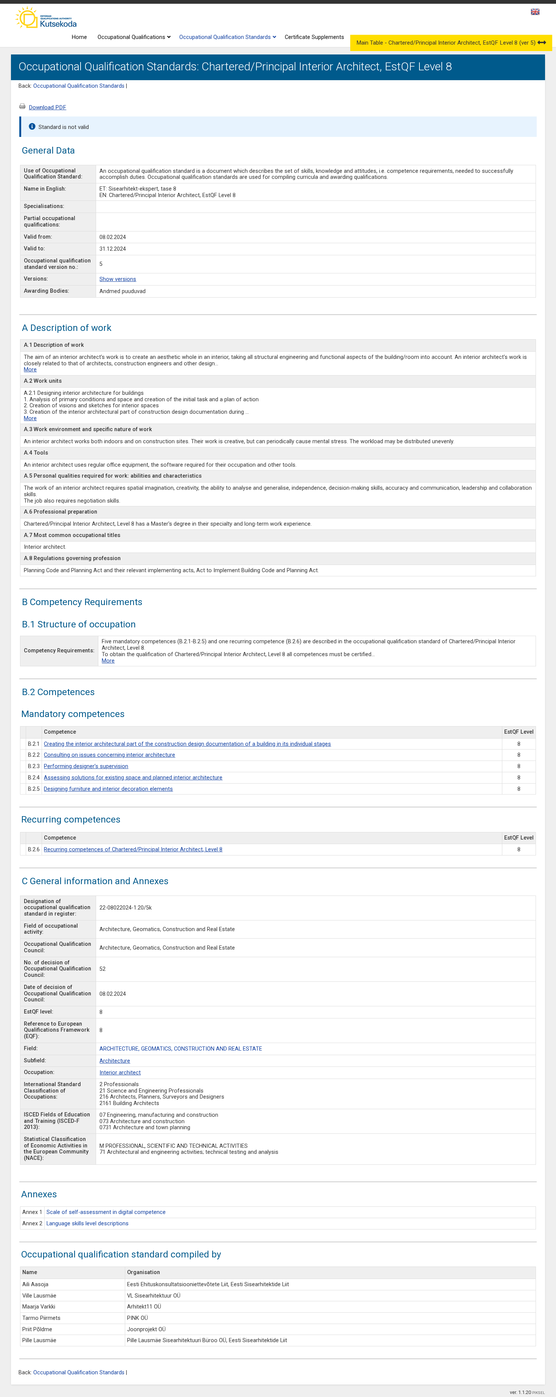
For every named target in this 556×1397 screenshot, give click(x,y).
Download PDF (47, 107)
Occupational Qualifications (131, 37)
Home (79, 37)
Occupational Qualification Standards (225, 37)
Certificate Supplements (314, 37)
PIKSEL (538, 1393)
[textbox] (534, 13)
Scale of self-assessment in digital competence (106, 1212)
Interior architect (120, 1072)
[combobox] (535, 14)
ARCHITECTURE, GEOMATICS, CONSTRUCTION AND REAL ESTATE (180, 1049)
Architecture (114, 1061)
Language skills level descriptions (88, 1223)
